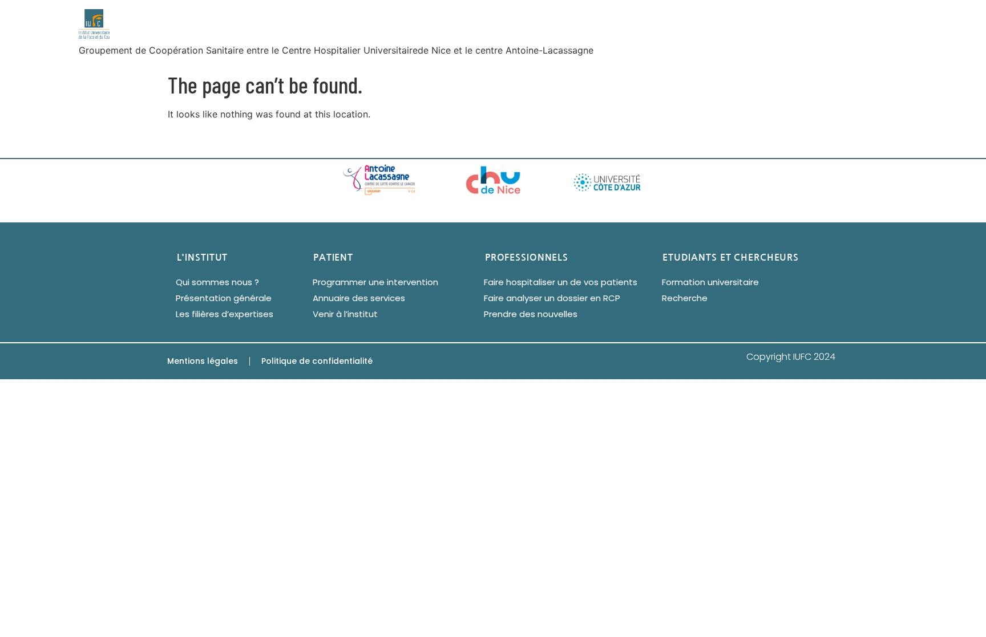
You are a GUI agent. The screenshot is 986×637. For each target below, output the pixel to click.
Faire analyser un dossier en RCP (552, 298)
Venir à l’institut (345, 314)
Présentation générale (224, 298)
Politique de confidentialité (317, 361)
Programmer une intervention (375, 282)
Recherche (685, 298)
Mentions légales (202, 361)
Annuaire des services (359, 298)
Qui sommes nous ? (217, 282)
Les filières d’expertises (224, 314)
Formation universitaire (710, 282)
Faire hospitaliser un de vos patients (560, 282)
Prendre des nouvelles (530, 314)
